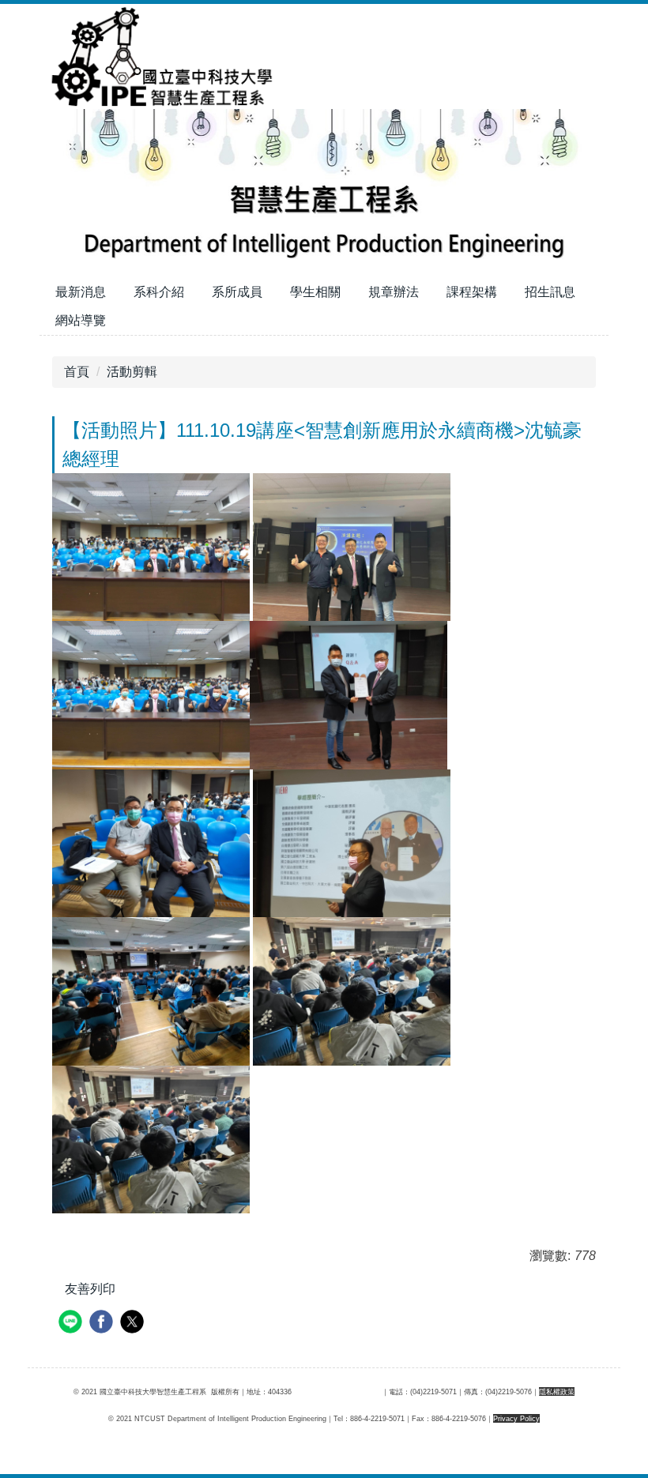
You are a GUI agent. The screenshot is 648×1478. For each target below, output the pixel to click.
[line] (72, 1323)
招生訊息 (550, 292)
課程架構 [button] (471, 292)
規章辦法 (393, 292)
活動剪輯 (132, 371)
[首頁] (158, 55)
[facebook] (103, 1323)
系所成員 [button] (237, 292)
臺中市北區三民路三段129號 (337, 1391)
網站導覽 (80, 320)
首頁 (76, 371)
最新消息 (80, 292)
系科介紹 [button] (159, 292)
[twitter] (134, 1323)
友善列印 (90, 1289)
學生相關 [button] (315, 292)
